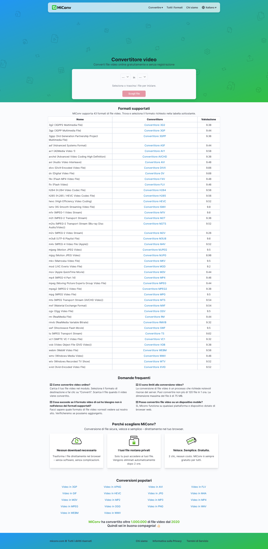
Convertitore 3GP (154, 130)
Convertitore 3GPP (155, 136)
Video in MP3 (155, 499)
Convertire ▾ (155, 7)
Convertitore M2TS (154, 223)
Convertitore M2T (154, 218)
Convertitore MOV (154, 272)
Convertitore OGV (154, 311)
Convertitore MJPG (154, 255)
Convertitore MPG (154, 294)
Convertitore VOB (154, 344)
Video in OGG (113, 506)
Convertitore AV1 (155, 151)
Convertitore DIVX (155, 167)
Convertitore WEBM (155, 350)
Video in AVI (155, 486)
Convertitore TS (154, 333)
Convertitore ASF (155, 145)
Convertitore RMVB (154, 322)
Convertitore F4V (155, 178)
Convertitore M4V (154, 244)
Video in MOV (69, 499)
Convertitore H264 (155, 190)
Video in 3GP (69, 486)
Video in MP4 (198, 499)
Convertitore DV (154, 173)
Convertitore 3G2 (154, 124)
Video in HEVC (112, 493)
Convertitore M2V (154, 232)
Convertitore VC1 (155, 339)
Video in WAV (198, 506)
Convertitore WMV (155, 355)
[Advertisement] (134, 34)
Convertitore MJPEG (155, 249)
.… (123, 76)
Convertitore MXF (154, 305)
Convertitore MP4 (154, 277)
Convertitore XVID (155, 367)
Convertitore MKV (154, 260)
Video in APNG (112, 486)
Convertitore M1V (154, 212)
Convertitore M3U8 (154, 238)
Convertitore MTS (154, 300)
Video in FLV (198, 486)
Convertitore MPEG (154, 283)
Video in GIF (69, 493)
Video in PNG (155, 506)
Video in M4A (198, 493)
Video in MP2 (112, 499)
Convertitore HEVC (154, 201)
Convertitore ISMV (155, 206)
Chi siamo (142, 541)
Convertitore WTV (154, 361)
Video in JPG (155, 493)
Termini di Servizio (197, 541)
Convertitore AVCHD (155, 156)
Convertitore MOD (155, 266)
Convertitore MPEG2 (155, 288)
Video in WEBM (69, 512)
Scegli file (134, 93)
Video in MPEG (69, 506)
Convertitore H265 (155, 195)
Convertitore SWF (154, 327)
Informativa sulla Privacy (167, 541)
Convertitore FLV (155, 184)
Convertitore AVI (155, 162)
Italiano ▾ (211, 7)
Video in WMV (112, 512)
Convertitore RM (155, 316)
